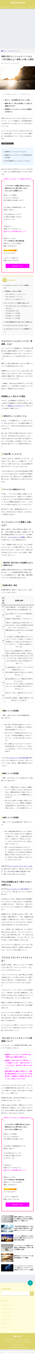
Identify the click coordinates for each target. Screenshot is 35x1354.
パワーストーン (6, 1316)
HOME (18, 1336)
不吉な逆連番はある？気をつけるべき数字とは (18, 322)
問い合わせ (28, 1342)
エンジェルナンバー (6, 7)
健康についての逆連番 (13, 315)
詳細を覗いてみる (17, 266)
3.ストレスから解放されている (15, 299)
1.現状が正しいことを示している (16, 294)
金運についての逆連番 (13, 318)
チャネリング (22, 7)
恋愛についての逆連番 (13, 313)
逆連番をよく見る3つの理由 (12, 291)
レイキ (15, 7)
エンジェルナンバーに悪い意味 (17, 889)
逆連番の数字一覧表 (12, 311)
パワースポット (6, 1320)
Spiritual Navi (17, 2)
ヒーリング (5, 1323)
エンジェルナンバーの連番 (16, 537)
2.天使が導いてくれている (14, 296)
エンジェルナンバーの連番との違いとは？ (17, 303)
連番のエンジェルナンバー (16, 405)
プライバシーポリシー (17, 1345)
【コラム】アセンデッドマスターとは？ (16, 325)
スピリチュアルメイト (8, 1309)
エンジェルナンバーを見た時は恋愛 (17, 757)
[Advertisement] (17, 27)
